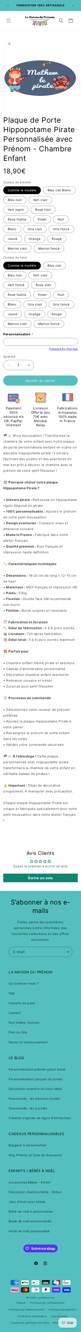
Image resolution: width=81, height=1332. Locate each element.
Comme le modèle (22, 190)
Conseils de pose (22, 1003)
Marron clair (17, 248)
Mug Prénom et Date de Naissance (35, 1155)
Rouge (57, 239)
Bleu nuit (15, 200)
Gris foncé (61, 229)
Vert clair (40, 200)
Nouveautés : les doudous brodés (34, 1098)
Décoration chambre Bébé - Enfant (35, 1192)
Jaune (12, 239)
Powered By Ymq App (63, 348)
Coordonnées (59, 1316)
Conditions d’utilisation (32, 1316)
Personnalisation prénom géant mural (37, 1069)
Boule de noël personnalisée (30, 1221)
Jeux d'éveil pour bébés (27, 1202)
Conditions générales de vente (30, 1322)
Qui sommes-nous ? (23, 983)
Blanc (12, 229)
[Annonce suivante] (73, 5)
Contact (15, 1013)
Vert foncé (16, 285)
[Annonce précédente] (8, 5)
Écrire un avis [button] (40, 878)
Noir (61, 219)
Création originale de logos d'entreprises (40, 1118)
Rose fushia (17, 219)
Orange (35, 239)
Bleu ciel (54, 265)
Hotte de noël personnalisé (29, 1231)
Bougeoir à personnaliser (27, 1145)
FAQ (12, 993)
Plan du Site (18, 1032)
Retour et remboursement (28, 1042)
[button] (8, 20)
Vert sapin (16, 209)
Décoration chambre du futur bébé (35, 1089)
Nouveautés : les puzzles (28, 1108)
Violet (42, 219)
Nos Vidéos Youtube (24, 1022)
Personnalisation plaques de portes (35, 1079)
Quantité (9, 356)
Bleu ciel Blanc (59, 190)
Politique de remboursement (26, 1309)
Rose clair (43, 209)
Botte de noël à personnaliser (31, 1211)
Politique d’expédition (62, 1309)
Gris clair (35, 229)
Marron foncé (49, 248)
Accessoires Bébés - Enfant (30, 1182)
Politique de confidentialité (47, 1302)
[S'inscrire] (67, 952)
